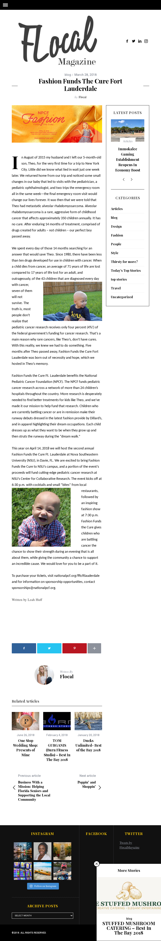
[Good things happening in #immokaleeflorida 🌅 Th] (23, 871)
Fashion (117, 235)
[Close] (97, 864)
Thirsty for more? (124, 262)
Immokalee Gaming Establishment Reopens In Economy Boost (127, 159)
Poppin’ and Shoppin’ (87, 781)
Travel (116, 288)
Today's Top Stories (126, 270)
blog (68, 75)
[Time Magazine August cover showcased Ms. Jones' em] (42, 851)
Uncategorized (122, 297)
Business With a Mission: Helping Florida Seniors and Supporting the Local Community (34, 788)
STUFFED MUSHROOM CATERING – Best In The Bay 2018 (128, 928)
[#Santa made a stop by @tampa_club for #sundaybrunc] (62, 851)
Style (114, 253)
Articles (128, 141)
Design (116, 226)
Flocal (82, 97)
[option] (25, 734)
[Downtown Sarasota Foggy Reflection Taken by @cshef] (23, 851)
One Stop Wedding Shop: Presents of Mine (25, 747)
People (116, 244)
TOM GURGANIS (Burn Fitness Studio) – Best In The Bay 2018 (57, 750)
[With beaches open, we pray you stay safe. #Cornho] (42, 871)
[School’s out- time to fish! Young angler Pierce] (62, 871)
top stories (119, 279)
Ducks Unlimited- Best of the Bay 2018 (88, 745)
